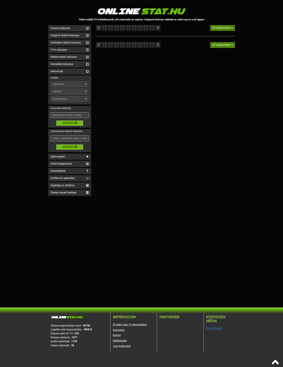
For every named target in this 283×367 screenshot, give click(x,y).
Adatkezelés (120, 340)
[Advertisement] (69, 246)
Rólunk (117, 335)
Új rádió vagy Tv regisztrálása (130, 324)
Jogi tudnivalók (122, 346)
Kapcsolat (118, 330)
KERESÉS (67, 123)
